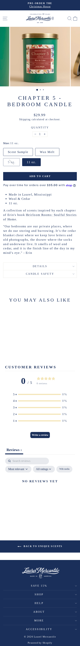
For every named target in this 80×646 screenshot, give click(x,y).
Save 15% (39, 585)
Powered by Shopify (40, 642)
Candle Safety (40, 273)
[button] (40, 394)
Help (39, 603)
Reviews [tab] (14, 450)
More (39, 620)
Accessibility (39, 629)
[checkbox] (64, 469)
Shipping (25, 119)
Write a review (40, 435)
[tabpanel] (40, 489)
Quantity (40, 127)
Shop (39, 594)
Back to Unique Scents (43, 546)
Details (40, 266)
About (39, 611)
